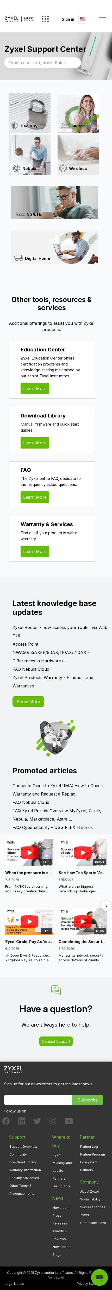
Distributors (61, 1186)
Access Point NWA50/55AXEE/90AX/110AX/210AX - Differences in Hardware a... (51, 652)
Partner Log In (90, 1146)
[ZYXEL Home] (13, 1069)
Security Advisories (24, 1178)
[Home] (19, 19)
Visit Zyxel (56, 1277)
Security (29, 125)
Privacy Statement (91, 1284)
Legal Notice (14, 1284)
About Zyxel (89, 1191)
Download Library (22, 1162)
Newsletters (62, 1247)
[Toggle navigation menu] (102, 19)
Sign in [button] (68, 19)
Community (18, 1154)
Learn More (35, 388)
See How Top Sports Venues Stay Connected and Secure (83, 872)
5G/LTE (34, 213)
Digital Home (37, 258)
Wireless (78, 168)
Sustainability (90, 1199)
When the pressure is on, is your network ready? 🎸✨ (29, 872)
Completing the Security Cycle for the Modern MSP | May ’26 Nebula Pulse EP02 (83, 941)
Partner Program (92, 1154)
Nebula (29, 168)
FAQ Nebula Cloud (31, 669)
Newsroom (61, 1208)
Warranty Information (25, 1170)
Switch (78, 125)
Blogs (57, 1255)
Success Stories (92, 1207)
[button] (6, 906)
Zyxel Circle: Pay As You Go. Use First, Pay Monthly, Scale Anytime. (29, 941)
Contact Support (56, 1041)
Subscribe (88, 1100)
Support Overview (23, 1146)
